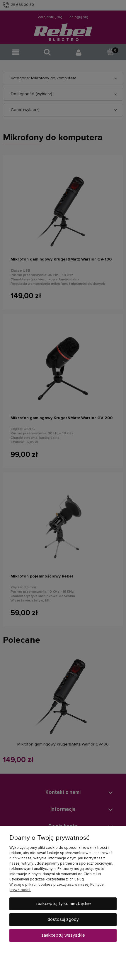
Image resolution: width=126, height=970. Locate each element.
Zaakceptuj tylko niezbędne (63, 903)
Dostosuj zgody (63, 919)
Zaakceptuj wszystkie (63, 935)
